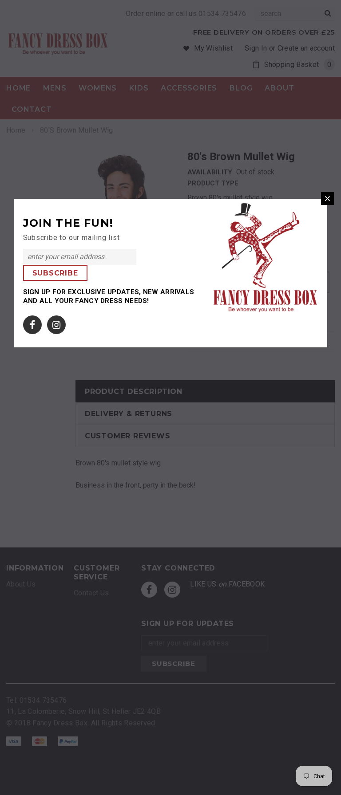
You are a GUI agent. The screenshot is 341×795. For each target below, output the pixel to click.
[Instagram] (56, 323)
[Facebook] (32, 323)
